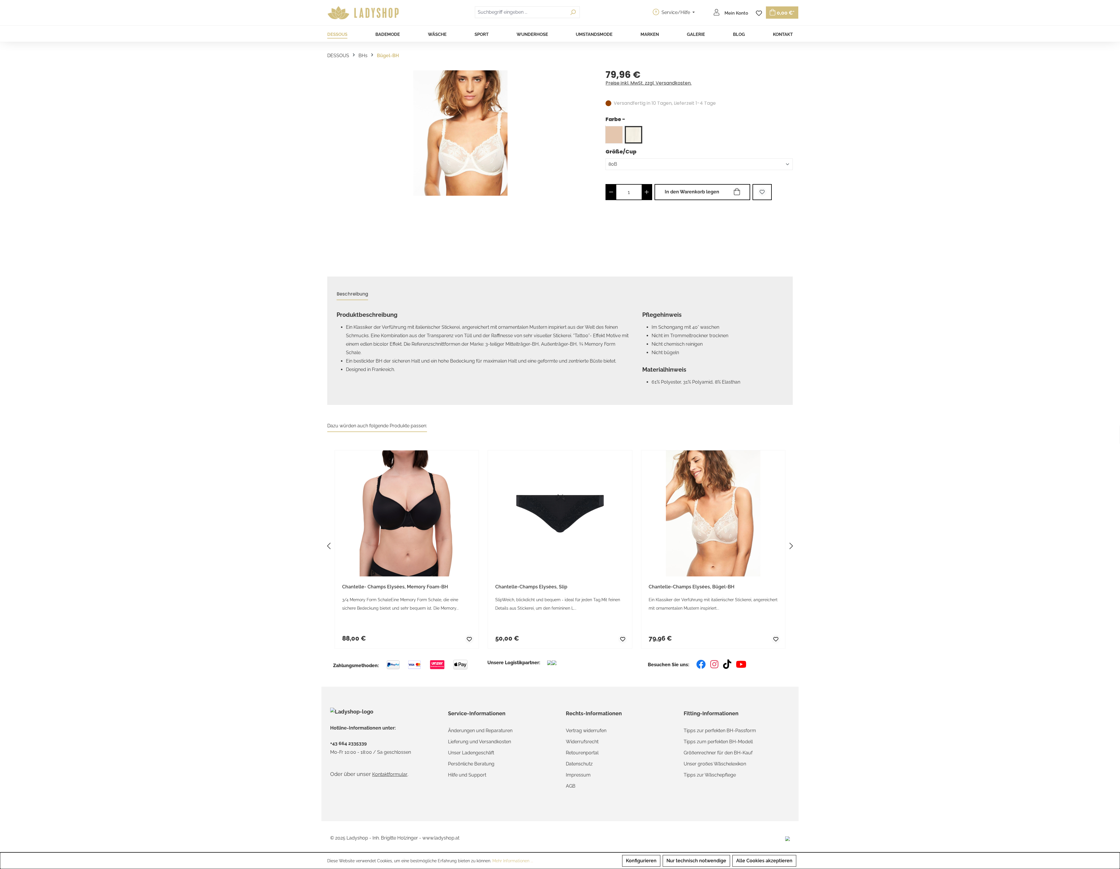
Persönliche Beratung (471, 764)
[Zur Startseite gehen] (364, 13)
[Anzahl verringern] (611, 192)
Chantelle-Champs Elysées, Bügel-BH (691, 587)
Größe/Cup (621, 151)
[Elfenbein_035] (633, 135)
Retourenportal (582, 753)
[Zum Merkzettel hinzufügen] (762, 192)
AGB (570, 786)
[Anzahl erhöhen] (647, 192)
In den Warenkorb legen (692, 192)
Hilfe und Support (467, 775)
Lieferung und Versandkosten (479, 741)
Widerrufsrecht (582, 741)
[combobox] (520, 12)
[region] (460, 165)
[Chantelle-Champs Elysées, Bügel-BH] (460, 133)
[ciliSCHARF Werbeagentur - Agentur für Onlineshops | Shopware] (787, 838)
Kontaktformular (389, 774)
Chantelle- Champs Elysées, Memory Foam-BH (395, 587)
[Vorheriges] (328, 545)
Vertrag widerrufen (586, 730)
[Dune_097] (614, 135)
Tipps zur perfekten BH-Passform (720, 730)
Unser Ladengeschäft (471, 753)
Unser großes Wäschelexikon (715, 764)
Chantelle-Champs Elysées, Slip (531, 587)
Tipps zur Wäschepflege (710, 775)
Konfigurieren (641, 860)
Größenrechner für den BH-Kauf (718, 753)
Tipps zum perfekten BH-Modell (718, 741)
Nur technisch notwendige (696, 860)
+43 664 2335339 (348, 743)
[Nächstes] (791, 545)
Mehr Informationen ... (512, 860)
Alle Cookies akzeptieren (764, 860)
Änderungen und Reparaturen (480, 730)
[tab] (352, 294)
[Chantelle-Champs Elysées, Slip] (560, 513)
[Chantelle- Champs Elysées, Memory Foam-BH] (407, 513)
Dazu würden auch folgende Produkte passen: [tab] (377, 426)
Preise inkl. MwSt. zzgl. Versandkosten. (649, 83)
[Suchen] (573, 12)
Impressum (578, 775)
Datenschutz (579, 764)
